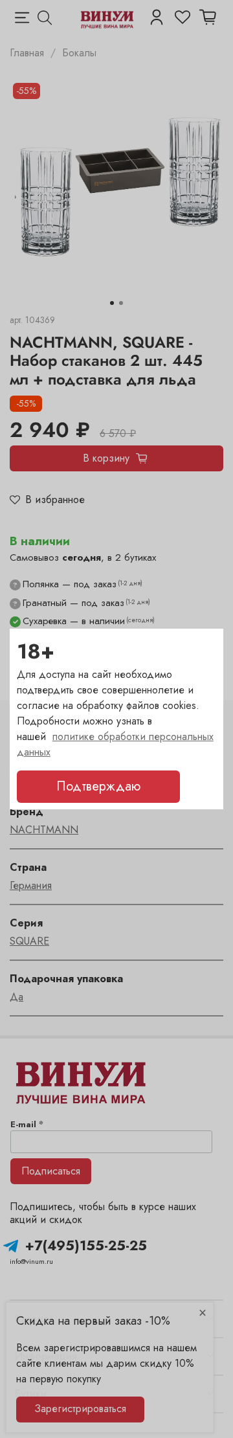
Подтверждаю (98, 786)
